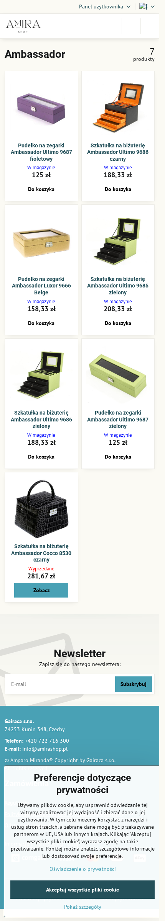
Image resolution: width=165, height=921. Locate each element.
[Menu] (150, 26)
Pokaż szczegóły (82, 906)
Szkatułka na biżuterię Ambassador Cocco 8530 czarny (41, 553)
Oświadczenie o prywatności (83, 868)
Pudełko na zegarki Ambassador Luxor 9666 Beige (41, 286)
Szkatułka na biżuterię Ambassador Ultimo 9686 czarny (117, 152)
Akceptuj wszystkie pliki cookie (82, 889)
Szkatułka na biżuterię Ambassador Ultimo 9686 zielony (41, 419)
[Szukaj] (112, 26)
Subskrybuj (133, 684)
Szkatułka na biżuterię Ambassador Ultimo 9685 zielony (117, 286)
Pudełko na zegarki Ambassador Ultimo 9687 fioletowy (41, 152)
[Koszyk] (131, 26)
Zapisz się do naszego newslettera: (79, 664)
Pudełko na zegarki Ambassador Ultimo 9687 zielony (117, 419)
